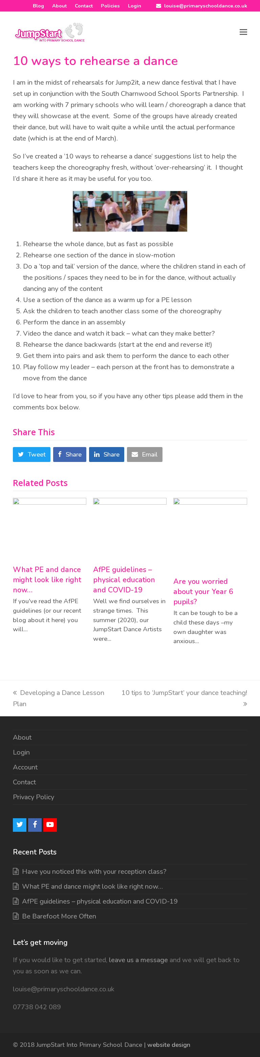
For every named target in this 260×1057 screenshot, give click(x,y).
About (22, 737)
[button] (243, 32)
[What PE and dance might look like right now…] (49, 528)
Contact (24, 782)
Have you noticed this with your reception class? (94, 871)
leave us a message (137, 960)
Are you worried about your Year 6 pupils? (203, 591)
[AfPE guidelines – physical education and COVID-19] (130, 528)
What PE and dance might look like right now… (47, 580)
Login (21, 752)
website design (168, 1044)
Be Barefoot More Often (59, 916)
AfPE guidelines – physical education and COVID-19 (124, 580)
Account (25, 767)
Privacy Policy (33, 797)
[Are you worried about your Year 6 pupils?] (210, 533)
